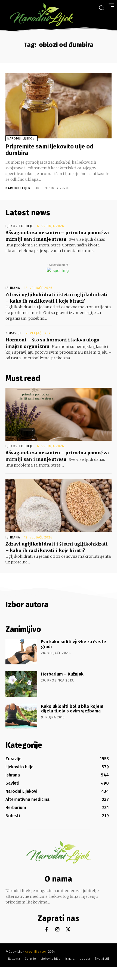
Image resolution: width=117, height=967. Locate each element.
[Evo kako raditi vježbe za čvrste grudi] (21, 651)
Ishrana (12, 288)
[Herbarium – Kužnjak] (21, 684)
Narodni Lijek (17, 188)
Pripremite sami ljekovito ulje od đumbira (49, 150)
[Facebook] (46, 930)
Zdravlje (13, 333)
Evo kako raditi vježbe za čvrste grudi (73, 644)
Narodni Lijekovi (21, 138)
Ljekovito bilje (19, 226)
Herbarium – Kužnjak (62, 674)
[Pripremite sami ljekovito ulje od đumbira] (58, 105)
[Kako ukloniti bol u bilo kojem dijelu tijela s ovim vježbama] (21, 716)
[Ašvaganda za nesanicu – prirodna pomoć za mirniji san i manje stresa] (58, 414)
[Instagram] (57, 930)
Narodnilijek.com (35, 951)
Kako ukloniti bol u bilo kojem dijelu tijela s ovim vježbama (72, 709)
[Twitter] (68, 930)
